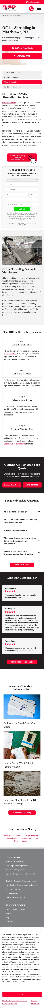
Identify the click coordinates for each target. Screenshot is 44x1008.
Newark (7, 835)
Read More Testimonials (22, 662)
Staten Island (11, 838)
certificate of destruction (15, 444)
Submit (22, 209)
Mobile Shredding (11, 77)
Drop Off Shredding (12, 73)
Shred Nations (6, 15)
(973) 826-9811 (10, 354)
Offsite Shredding (11, 82)
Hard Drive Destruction (13, 87)
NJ (13, 15)
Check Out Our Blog (22, 813)
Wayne (25, 841)
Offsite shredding (9, 103)
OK (22, 994)
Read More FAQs (22, 565)
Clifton (17, 835)
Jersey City (26, 838)
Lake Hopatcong (31, 835)
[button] (40, 930)
